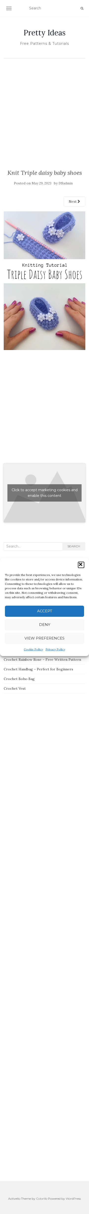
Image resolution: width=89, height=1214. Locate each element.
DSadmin (66, 183)
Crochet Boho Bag (19, 679)
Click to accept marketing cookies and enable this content (45, 493)
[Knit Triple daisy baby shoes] (44, 280)
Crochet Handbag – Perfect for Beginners (38, 669)
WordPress (73, 1198)
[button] (81, 565)
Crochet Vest (15, 688)
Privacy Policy (55, 649)
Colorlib (41, 1198)
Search (73, 546)
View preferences (44, 638)
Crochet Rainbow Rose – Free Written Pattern (42, 659)
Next (73, 201)
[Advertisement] (44, 107)
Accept (44, 611)
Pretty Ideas (44, 32)
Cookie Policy (33, 649)
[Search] (82, 8)
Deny (44, 624)
